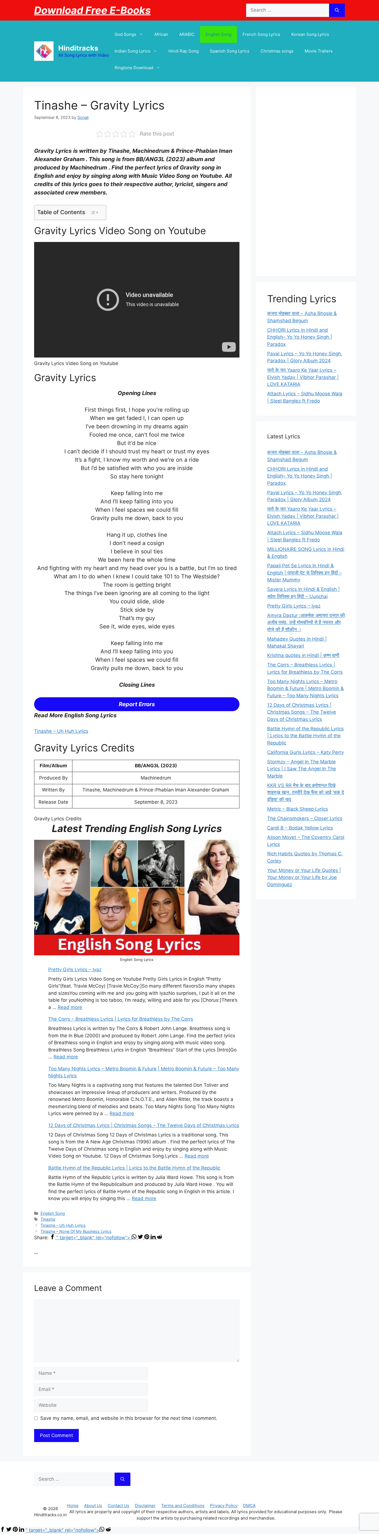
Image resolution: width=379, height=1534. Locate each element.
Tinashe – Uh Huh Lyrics (61, 731)
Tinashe (48, 1219)
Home (73, 1505)
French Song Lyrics (261, 34)
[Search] (337, 10)
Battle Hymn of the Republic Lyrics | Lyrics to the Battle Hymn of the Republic (134, 1168)
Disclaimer (145, 1505)
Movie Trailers (319, 51)
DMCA (249, 1505)
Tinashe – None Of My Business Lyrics (76, 1231)
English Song (218, 34)
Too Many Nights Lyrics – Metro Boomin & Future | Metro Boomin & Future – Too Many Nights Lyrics (305, 688)
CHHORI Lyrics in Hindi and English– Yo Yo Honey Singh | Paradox (299, 337)
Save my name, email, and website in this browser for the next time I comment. (128, 1418)
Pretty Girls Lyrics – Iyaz (75, 969)
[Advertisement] (306, 181)
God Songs (125, 34)
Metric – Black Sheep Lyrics (297, 809)
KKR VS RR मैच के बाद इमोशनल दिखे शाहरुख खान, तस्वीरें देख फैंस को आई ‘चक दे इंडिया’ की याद (305, 792)
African (161, 34)
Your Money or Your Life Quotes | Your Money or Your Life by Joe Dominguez (304, 877)
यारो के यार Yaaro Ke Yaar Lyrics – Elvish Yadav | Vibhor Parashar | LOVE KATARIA (303, 377)
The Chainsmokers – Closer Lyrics (304, 818)
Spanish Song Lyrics (229, 51)
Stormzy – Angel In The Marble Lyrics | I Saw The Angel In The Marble (301, 769)
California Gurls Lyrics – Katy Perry (305, 752)
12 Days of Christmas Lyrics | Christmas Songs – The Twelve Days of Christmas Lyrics (143, 1125)
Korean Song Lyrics (310, 34)
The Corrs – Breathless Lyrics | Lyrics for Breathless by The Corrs (120, 1019)
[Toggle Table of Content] (94, 212)
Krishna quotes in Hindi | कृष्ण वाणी (303, 655)
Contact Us (118, 1505)
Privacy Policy (223, 1505)
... (36, 1252)
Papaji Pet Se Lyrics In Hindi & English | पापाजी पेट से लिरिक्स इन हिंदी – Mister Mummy (304, 573)
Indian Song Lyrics (132, 51)
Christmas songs (277, 51)
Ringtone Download (134, 67)
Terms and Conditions (182, 1505)
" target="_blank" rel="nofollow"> (94, 1237)
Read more (70, 1007)
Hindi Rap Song (183, 51)
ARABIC (186, 34)
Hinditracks (78, 48)
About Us (93, 1505)
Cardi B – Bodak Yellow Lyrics (300, 828)
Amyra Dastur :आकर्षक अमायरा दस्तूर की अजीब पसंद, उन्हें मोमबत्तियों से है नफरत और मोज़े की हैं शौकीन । (306, 622)
